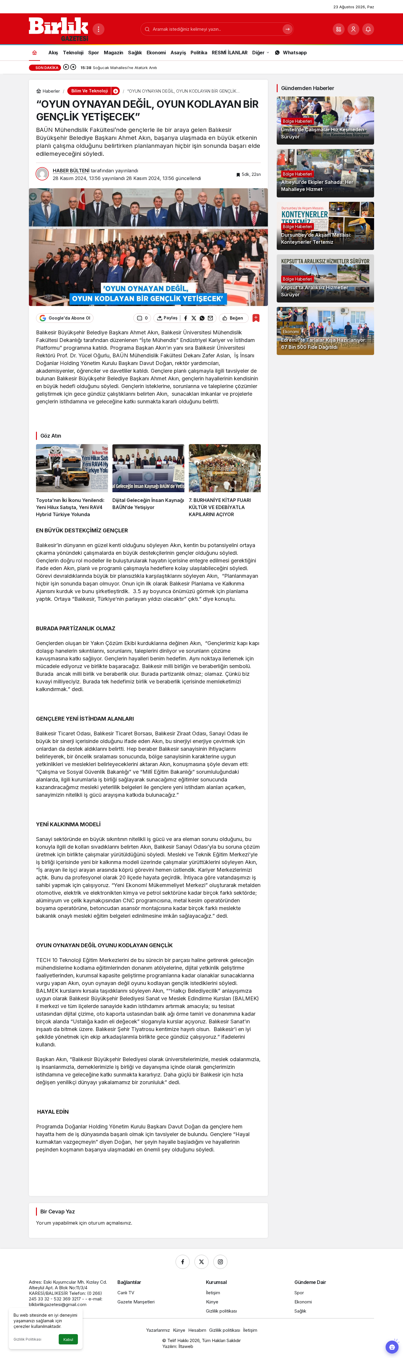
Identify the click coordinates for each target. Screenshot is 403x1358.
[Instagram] (220, 1262)
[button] (339, 29)
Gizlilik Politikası (27, 1339)
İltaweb (185, 1346)
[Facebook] (183, 1262)
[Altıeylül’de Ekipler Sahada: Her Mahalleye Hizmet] (325, 173)
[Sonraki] (73, 67)
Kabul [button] (68, 1339)
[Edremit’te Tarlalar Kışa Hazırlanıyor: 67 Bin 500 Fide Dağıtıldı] (325, 331)
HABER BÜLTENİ (71, 171)
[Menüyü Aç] (98, 29)
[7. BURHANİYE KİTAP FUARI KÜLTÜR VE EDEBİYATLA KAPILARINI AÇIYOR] (225, 481)
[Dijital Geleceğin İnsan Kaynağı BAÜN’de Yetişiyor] (148, 481)
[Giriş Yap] (353, 29)
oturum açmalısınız (109, 1223)
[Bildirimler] (368, 29)
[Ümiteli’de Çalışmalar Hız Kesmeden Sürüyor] (325, 120)
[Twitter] (201, 1262)
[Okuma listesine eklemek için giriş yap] (256, 318)
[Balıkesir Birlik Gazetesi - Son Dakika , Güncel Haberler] (58, 29)
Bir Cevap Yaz (57, 1211)
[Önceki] (66, 67)
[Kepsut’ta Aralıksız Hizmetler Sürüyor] (325, 278)
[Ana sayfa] (34, 52)
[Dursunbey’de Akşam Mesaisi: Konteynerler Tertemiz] (325, 226)
